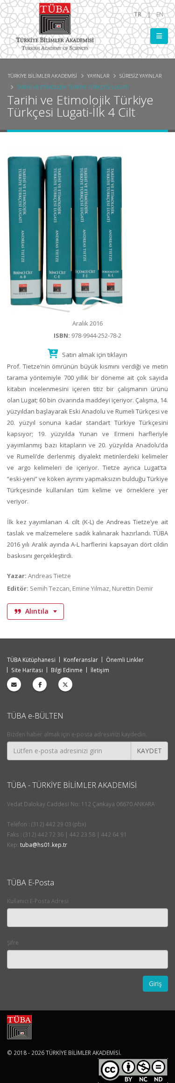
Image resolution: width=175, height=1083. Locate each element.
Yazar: (17, 575)
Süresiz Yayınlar (140, 75)
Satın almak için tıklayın (94, 354)
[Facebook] (40, 684)
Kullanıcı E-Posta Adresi (38, 901)
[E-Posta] (14, 684)
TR (137, 14)
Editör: (17, 588)
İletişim (100, 670)
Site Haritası (27, 670)
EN (159, 14)
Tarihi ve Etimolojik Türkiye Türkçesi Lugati (73, 86)
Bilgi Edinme (67, 670)
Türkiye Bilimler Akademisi (42, 75)
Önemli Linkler (125, 659)
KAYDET (149, 750)
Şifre (13, 942)
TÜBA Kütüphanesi (31, 659)
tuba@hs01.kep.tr (43, 844)
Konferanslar (80, 659)
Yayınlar (98, 75)
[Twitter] (65, 684)
